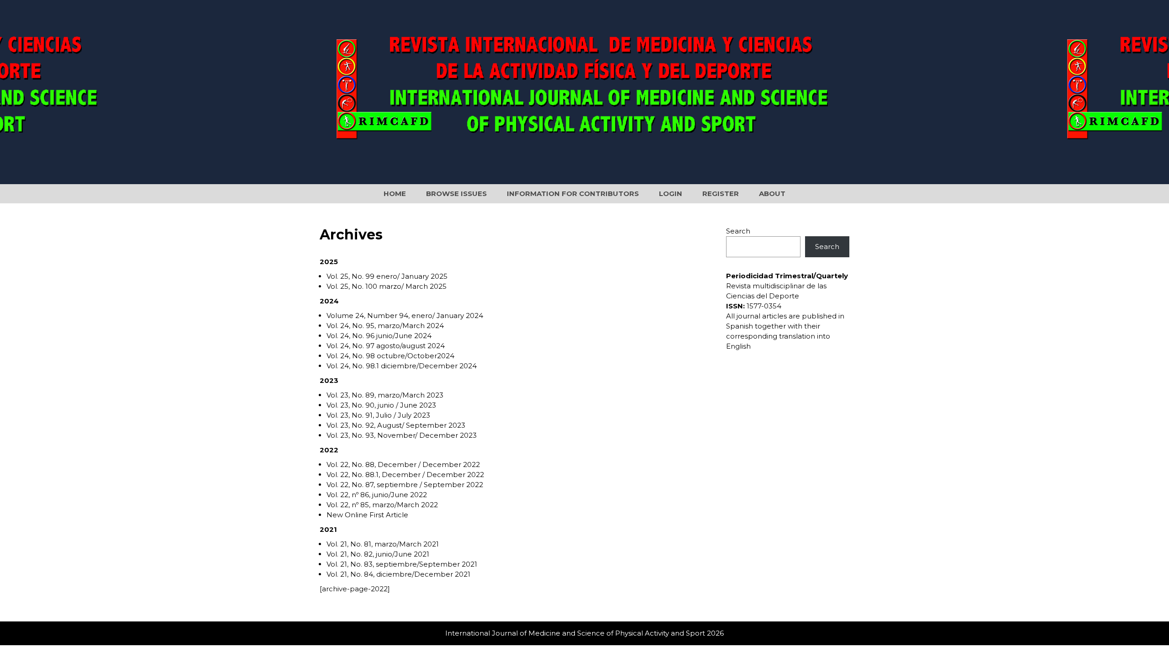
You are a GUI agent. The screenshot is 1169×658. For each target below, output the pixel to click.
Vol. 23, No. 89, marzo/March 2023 (384, 395)
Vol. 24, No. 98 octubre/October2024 (390, 355)
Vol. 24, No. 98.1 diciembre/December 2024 (401, 365)
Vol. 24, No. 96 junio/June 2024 (379, 335)
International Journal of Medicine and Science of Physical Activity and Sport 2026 (584, 633)
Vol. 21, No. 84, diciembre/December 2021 (398, 574)
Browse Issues (456, 193)
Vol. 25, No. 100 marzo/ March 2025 (386, 286)
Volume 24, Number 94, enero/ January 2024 (404, 315)
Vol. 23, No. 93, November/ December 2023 (401, 435)
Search (738, 231)
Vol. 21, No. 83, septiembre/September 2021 (401, 564)
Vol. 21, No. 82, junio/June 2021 (377, 554)
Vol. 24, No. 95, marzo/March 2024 (385, 325)
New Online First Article (367, 514)
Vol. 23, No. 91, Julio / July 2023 (378, 415)
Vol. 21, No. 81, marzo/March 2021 (382, 544)
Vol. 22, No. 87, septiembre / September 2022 (404, 484)
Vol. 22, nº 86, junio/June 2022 (376, 494)
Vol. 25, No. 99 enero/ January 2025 (387, 276)
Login (670, 193)
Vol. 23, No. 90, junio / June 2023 (381, 405)
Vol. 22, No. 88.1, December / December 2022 (405, 474)
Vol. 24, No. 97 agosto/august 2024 (385, 345)
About (772, 193)
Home (395, 193)
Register (720, 193)
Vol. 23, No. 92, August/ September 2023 (395, 425)
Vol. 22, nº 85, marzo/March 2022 (382, 504)
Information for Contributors (573, 193)
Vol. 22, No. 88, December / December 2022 (403, 464)
